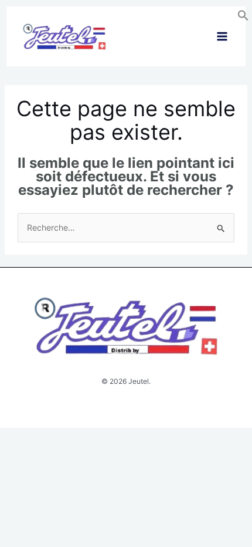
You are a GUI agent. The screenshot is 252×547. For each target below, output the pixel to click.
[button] (243, 18)
